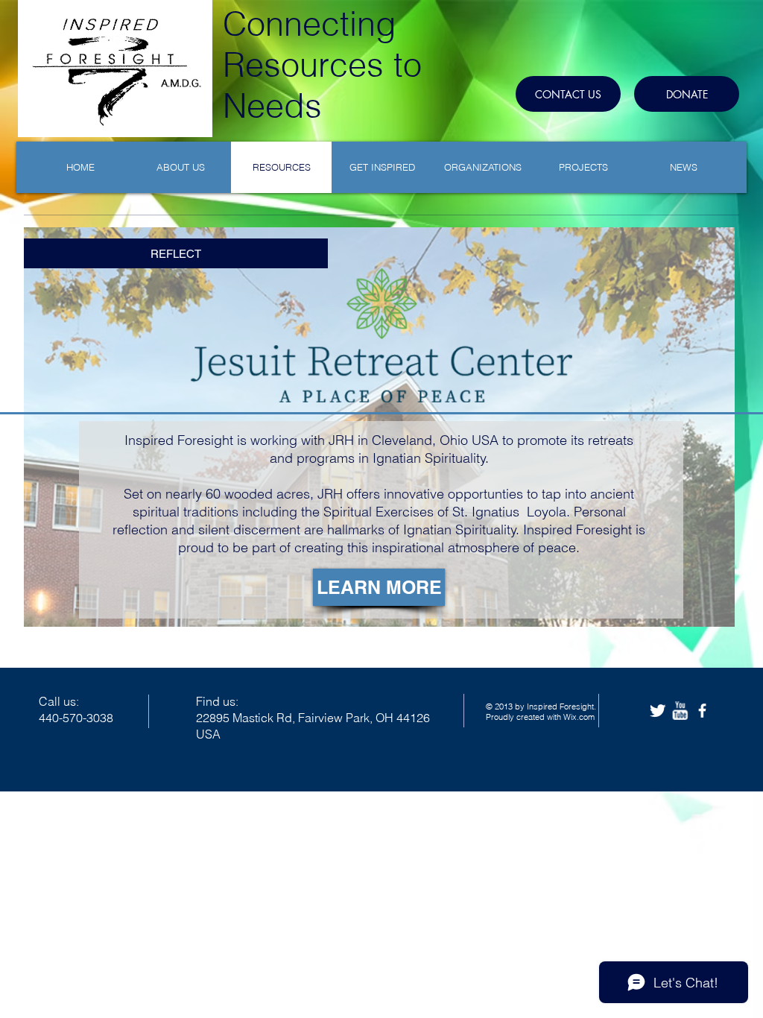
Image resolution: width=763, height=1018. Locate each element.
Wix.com (579, 717)
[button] (379, 587)
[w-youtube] (680, 710)
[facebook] (702, 710)
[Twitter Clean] (657, 710)
